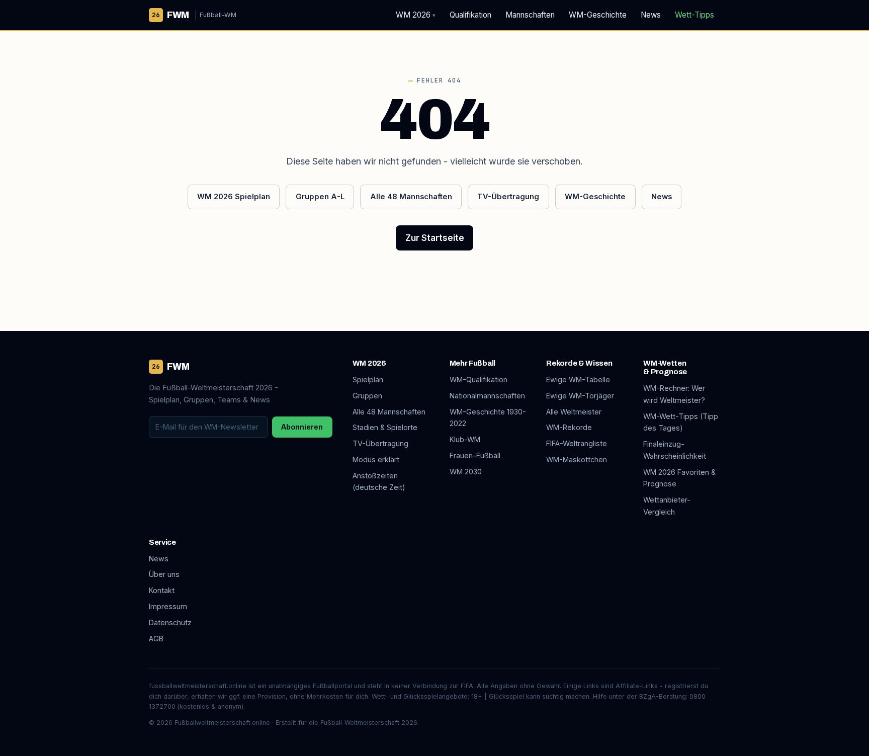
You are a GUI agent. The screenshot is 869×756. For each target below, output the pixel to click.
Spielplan (368, 379)
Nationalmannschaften (487, 395)
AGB (156, 638)
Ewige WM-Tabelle (578, 379)
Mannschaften (530, 15)
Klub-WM (465, 439)
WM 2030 (466, 471)
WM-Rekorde (569, 427)
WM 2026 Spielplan (233, 196)
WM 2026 (416, 15)
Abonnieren (302, 427)
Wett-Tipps (694, 15)
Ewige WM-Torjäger (580, 395)
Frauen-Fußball (475, 455)
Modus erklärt (376, 459)
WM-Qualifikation (478, 379)
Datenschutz (170, 622)
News (651, 15)
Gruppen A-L (320, 196)
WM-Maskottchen (576, 459)
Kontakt (162, 590)
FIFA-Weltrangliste (576, 443)
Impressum (168, 606)
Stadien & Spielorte (385, 427)
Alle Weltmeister (573, 411)
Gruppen (367, 395)
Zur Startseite (434, 238)
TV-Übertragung (508, 196)
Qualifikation (470, 15)
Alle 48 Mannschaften (411, 196)
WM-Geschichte (598, 15)
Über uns (164, 574)
